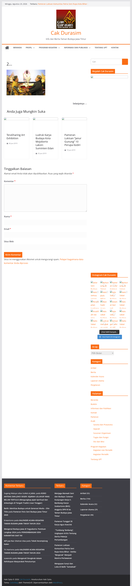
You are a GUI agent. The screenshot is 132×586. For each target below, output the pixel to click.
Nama (8, 216)
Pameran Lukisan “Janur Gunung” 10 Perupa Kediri (72, 140)
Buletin (94, 404)
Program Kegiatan (48, 47)
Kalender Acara (97, 376)
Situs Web (9, 241)
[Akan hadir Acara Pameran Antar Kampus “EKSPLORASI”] (104, 304)
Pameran (94, 417)
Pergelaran (95, 385)
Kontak (115, 47)
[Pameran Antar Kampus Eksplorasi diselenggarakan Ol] (114, 285)
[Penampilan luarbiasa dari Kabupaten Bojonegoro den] (95, 304)
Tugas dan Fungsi (101, 437)
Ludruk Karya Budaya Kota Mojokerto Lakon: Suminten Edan (45, 141)
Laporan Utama (97, 381)
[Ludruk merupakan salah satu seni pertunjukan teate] (104, 323)
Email (7, 229)
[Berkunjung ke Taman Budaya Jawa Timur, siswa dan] (104, 285)
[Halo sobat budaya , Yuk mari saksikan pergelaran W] (104, 314)
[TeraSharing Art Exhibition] (16, 119)
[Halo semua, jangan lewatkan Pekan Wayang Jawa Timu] (95, 295)
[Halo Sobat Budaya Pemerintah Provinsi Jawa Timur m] (124, 304)
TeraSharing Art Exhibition (16, 136)
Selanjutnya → (80, 103)
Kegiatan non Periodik (102, 450)
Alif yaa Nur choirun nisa (15, 541)
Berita (93, 372)
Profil (29, 47)
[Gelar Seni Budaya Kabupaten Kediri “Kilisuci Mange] (95, 285)
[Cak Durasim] (7, 48)
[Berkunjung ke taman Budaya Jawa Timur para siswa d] (124, 285)
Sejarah (96, 429)
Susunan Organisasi (102, 433)
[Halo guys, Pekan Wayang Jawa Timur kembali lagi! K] (104, 295)
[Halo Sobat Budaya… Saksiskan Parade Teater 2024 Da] (124, 295)
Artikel (93, 368)
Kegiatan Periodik (100, 454)
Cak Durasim (66, 32)
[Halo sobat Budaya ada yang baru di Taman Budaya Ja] (114, 314)
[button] (33, 48)
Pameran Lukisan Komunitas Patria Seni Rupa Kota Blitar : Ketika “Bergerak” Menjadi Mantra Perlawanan (65, 551)
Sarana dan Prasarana (103, 424)
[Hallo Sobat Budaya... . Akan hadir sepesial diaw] (95, 323)
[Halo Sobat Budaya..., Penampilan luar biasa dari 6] (114, 295)
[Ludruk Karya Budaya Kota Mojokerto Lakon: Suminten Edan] (45, 119)
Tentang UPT (101, 47)
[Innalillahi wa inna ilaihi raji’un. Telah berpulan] (95, 314)
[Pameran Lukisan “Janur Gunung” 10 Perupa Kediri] (74, 119)
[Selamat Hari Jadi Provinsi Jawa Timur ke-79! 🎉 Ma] (114, 304)
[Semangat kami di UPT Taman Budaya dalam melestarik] (114, 323)
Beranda (17, 47)
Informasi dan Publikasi (76, 47)
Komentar (9, 181)
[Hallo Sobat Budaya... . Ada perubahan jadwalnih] (124, 323)
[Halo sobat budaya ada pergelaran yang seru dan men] (124, 314)
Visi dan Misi (98, 441)
